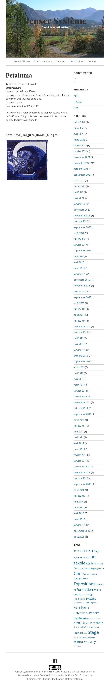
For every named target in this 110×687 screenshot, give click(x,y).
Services (60, 61)
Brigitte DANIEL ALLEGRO (49, 671)
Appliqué (86, 557)
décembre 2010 (82, 466)
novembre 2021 (82, 163)
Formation (84, 589)
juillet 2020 (79, 238)
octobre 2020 (81, 221)
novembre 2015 (82, 285)
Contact (92, 61)
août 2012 (79, 367)
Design (77, 578)
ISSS (76, 107)
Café (76, 568)
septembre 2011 (82, 414)
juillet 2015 (79, 308)
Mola (96, 602)
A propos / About (43, 61)
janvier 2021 (80, 204)
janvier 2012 (80, 390)
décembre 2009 (82, 530)
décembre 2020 (82, 209)
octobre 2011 (81, 408)
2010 (76, 551)
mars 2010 (79, 519)
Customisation (92, 574)
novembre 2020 (82, 215)
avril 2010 (79, 513)
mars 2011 (79, 449)
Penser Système (55, 20)
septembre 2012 (82, 361)
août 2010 (79, 490)
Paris (85, 607)
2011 (83, 550)
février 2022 (80, 145)
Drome (85, 578)
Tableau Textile (88, 637)
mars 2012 (79, 384)
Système (77, 637)
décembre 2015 (82, 279)
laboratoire (78, 603)
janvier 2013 (80, 349)
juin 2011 (79, 431)
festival (100, 584)
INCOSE (78, 101)
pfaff (77, 623)
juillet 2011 (79, 425)
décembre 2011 (82, 396)
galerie (97, 590)
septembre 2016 (82, 250)
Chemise (83, 568)
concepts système (96, 568)
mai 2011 (78, 437)
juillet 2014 (79, 320)
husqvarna (79, 594)
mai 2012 (78, 373)
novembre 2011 (82, 402)
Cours (79, 573)
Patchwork (81, 613)
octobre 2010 (81, 478)
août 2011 (79, 420)
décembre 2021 (82, 157)
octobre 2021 (81, 168)
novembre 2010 (82, 472)
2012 (91, 551)
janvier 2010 (80, 525)
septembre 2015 (82, 297)
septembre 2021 (82, 174)
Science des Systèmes (84, 626)
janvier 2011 (80, 460)
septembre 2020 (82, 227)
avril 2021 (79, 198)
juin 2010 (79, 501)
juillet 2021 (79, 186)
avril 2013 (79, 344)
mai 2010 (78, 507)
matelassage (88, 602)
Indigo (89, 594)
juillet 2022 (79, 122)
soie (85, 632)
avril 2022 (79, 133)
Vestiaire (90, 642)
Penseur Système (93, 619)
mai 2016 (78, 256)
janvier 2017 (80, 244)
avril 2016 (79, 262)
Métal (77, 607)
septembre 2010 (82, 484)
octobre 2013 (81, 332)
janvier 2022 (80, 151)
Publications (77, 61)
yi (95, 642)
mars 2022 (79, 139)
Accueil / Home (22, 61)
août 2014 (79, 314)
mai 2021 (78, 192)
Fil (75, 589)
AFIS (76, 96)
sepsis (97, 627)
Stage (93, 632)
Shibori (78, 633)
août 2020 (79, 233)
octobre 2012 (81, 355)
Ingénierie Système (85, 598)
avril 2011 (79, 443)
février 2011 (80, 454)
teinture (79, 642)
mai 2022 (78, 128)
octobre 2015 (81, 291)
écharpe (77, 645)
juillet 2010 (79, 495)
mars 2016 (79, 268)
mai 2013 (78, 338)
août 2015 (79, 303)
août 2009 (79, 536)
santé (99, 623)
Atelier (90, 563)
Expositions (84, 583)
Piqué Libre (88, 623)
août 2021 (79, 180)
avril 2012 (79, 379)
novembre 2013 (82, 326)
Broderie (99, 563)
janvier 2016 (80, 274)
